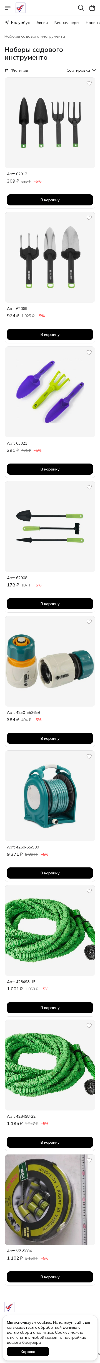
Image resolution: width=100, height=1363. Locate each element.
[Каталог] (7, 7)
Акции (42, 22)
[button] (50, 122)
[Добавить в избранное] (89, 83)
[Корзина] (92, 7)
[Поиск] (81, 7)
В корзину (50, 199)
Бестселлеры (66, 22)
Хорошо (28, 1351)
